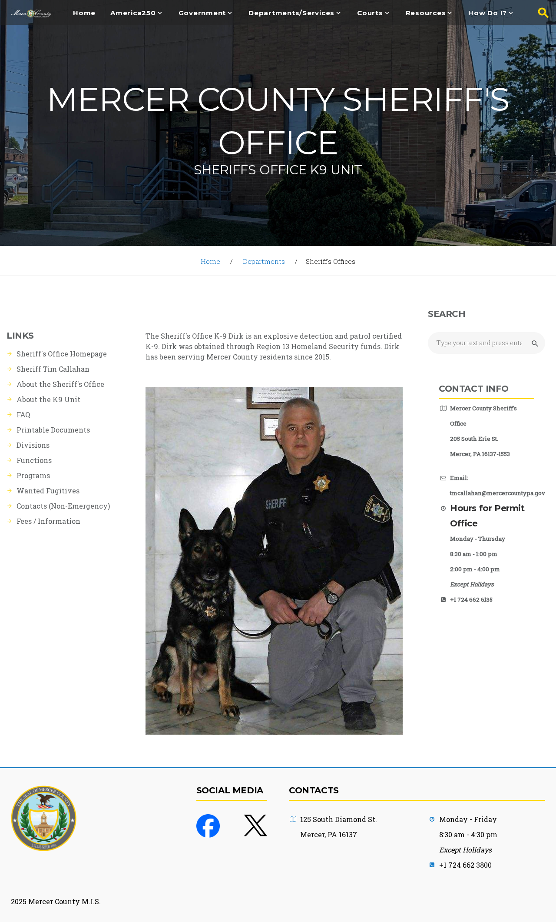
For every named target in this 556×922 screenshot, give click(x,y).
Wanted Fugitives (48, 490)
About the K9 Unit (48, 399)
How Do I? (487, 13)
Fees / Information (48, 521)
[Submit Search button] (533, 343)
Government (202, 13)
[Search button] (540, 13)
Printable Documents (53, 429)
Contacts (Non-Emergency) (63, 505)
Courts (370, 13)
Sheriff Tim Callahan (53, 368)
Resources (426, 13)
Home (84, 13)
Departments (264, 261)
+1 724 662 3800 (465, 864)
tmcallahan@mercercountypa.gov (497, 493)
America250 (133, 13)
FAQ (23, 414)
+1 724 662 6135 (471, 599)
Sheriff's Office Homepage (62, 353)
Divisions (33, 444)
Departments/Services (291, 13)
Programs (33, 475)
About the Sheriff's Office (60, 384)
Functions (34, 460)
